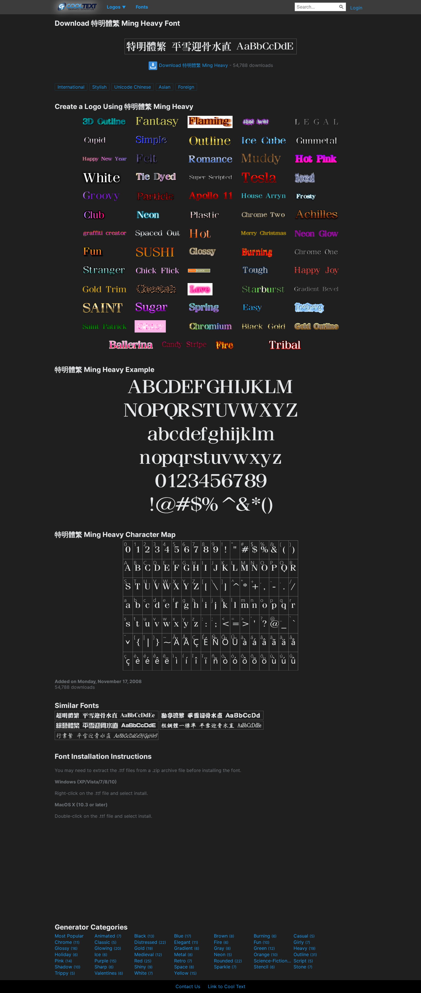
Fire (221, 942)
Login (356, 8)
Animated (108, 936)
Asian (164, 87)
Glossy (66, 948)
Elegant (186, 942)
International (71, 87)
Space (184, 967)
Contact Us (188, 986)
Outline (305, 954)
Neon (223, 954)
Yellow (185, 973)
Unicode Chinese (132, 87)
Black (144, 936)
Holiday (66, 954)
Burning (265, 936)
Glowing (108, 948)
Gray (222, 948)
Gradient (186, 948)
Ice (101, 954)
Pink (63, 961)
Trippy (65, 973)
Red (143, 961)
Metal (183, 954)
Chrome (67, 942)
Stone (303, 967)
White (143, 973)
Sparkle (225, 967)
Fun (261, 942)
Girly (302, 942)
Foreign (186, 87)
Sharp (104, 967)
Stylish (99, 87)
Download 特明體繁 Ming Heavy (193, 65)
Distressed (150, 942)
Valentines (109, 973)
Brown (224, 936)
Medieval (148, 954)
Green (264, 948)
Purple (106, 961)
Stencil (264, 967)
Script (303, 961)
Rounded (228, 961)
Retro (183, 961)
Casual (304, 936)
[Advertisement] (27, 104)
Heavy (305, 948)
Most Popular (69, 936)
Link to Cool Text (226, 986)
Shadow (67, 967)
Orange (266, 954)
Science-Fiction (273, 961)
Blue (182, 936)
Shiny (143, 967)
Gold (143, 948)
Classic (106, 942)
